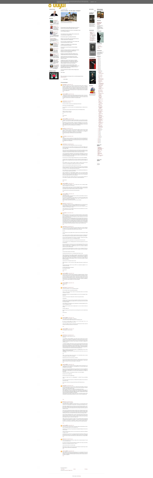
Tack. (90, 36)
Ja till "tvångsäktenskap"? (101, 78)
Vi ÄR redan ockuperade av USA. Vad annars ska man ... (93, 35)
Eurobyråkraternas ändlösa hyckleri (100, 126)
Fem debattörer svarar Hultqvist (100, 88)
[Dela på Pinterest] (67, 79)
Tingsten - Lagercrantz (55, 59)
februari (99, 136)
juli (98, 131)
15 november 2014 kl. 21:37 (70, 226)
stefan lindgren (64, 183)
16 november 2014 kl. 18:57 (70, 287)
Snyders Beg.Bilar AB (100, 79)
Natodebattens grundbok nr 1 (100, 86)
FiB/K (98, 47)
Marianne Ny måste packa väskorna (100, 85)
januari (99, 137)
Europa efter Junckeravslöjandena (101, 73)
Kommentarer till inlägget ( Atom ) (68, 470)
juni (98, 132)
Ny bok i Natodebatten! (100, 104)
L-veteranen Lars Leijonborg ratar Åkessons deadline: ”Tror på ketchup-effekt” (100, 148)
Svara (63, 91)
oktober (99, 128)
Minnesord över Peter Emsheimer (55, 26)
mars (99, 135)
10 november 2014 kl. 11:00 (69, 128)
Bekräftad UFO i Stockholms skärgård (100, 97)
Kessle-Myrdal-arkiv (100, 46)
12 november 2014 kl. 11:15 (69, 203)
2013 (98, 138)
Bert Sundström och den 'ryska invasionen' (100, 112)
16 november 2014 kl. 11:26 (70, 273)
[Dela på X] (65, 79)
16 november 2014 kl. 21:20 (70, 317)
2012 (98, 139)
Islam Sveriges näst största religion (55, 20)
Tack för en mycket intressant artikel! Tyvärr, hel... (93, 38)
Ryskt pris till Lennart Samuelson (100, 122)
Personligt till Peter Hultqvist (100, 121)
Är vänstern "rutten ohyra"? (100, 113)
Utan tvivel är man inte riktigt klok (101, 93)
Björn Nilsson (64, 128)
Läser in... (90, 28)
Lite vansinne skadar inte (53, 38)
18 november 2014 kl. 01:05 (70, 385)
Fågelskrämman (100, 80)
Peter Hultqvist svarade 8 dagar (100, 103)
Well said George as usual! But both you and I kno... (93, 40)
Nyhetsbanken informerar (100, 95)
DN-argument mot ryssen (100, 82)
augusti (99, 130)
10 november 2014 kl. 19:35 (70, 136)
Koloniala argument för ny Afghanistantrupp (101, 83)
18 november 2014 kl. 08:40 (69, 401)
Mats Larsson (64, 203)
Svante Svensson (65, 226)
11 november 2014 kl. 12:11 (70, 183)
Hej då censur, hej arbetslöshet (100, 115)
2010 (98, 141)
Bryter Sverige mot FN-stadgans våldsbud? (100, 107)
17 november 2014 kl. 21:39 (70, 364)
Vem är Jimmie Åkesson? (99, 151)
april (99, 134)
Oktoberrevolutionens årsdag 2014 (100, 119)
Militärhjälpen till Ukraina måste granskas (56, 43)
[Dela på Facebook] (66, 79)
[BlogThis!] (64, 79)
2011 (98, 140)
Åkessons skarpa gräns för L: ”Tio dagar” (100, 155)
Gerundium (99, 48)
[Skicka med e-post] (63, 79)
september (99, 129)
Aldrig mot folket (100, 125)
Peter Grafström (64, 84)
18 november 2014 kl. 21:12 (70, 425)
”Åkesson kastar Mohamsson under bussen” (100, 154)
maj (98, 133)
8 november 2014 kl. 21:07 (70, 84)
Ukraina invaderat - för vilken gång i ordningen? (100, 117)
